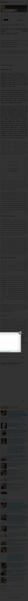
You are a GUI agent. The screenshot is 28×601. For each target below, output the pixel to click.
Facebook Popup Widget (5, 351)
